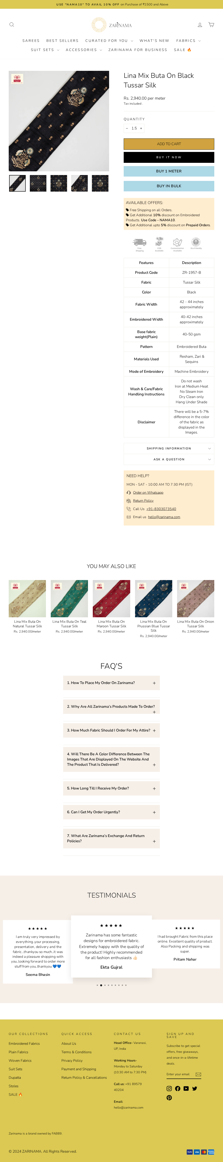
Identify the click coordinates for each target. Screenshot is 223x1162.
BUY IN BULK (169, 186)
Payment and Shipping (78, 1069)
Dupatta (15, 1077)
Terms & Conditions (76, 1052)
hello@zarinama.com (164, 517)
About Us (68, 1043)
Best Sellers (62, 40)
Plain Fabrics (18, 1052)
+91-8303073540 (161, 509)
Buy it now (169, 157)
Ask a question (169, 459)
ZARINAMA (31, 1151)
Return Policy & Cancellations (84, 1077)
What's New (155, 40)
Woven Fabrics (20, 1060)
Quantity (134, 119)
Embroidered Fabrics (24, 1043)
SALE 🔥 (183, 50)
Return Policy (143, 500)
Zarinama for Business (137, 50)
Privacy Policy (72, 1060)
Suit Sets (43, 50)
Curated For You (107, 40)
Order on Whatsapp (148, 492)
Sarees (31, 40)
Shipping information (169, 448)
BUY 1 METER (169, 171)
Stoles (14, 1086)
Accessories (82, 50)
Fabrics (187, 40)
